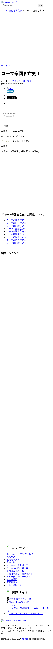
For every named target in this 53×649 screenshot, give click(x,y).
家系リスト (12, 557)
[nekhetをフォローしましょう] (10, 92)
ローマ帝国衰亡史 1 (16, 243)
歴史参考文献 (15, 10)
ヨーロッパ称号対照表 (17, 568)
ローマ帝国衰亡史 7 (16, 226)
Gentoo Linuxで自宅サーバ (21, 602)
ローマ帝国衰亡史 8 (16, 223)
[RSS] (10, 88)
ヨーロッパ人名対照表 (17, 565)
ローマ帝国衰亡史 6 (16, 228)
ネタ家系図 (12, 579)
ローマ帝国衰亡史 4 (16, 234)
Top (5, 10)
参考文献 (11, 562)
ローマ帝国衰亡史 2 (16, 240)
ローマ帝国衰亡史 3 (16, 237)
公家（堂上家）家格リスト (20, 574)
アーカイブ (6, 66)
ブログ (12, 605)
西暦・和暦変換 (14, 585)
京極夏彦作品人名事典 (20, 599)
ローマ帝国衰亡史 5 (16, 231)
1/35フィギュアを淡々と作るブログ (26, 613)
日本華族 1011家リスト (18, 577)
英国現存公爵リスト (16, 571)
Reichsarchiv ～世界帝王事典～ (21, 554)
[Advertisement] (26, 38)
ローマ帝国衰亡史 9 (16, 220)
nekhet (25, 639)
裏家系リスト (13, 582)
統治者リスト (13, 559)
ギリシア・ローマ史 (22, 81)
